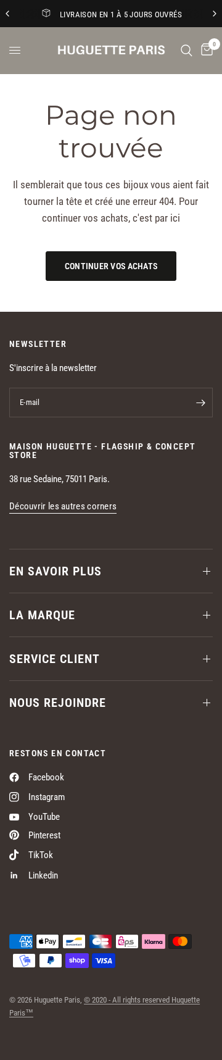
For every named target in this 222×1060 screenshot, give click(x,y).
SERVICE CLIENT (54, 658)
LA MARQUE (42, 614)
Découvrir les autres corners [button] (63, 506)
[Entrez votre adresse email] (200, 402)
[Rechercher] (186, 50)
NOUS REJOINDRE (57, 702)
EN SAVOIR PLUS (55, 571)
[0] (205, 50)
